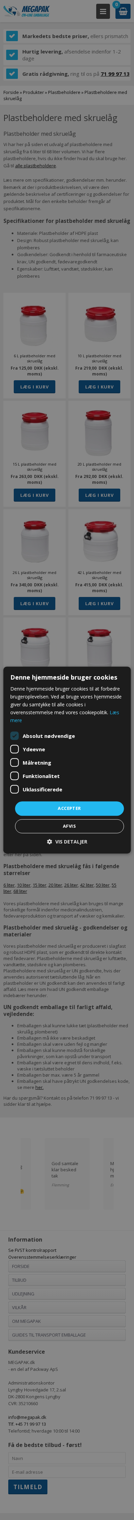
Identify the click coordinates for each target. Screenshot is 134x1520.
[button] (67, 841)
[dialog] (67, 760)
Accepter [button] (69, 808)
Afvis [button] (69, 826)
